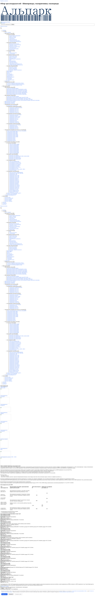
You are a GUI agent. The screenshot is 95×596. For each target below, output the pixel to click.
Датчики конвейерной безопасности (16, 64)
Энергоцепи (9, 78)
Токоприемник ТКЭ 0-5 (13, 118)
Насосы (8, 72)
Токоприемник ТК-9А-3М (14, 177)
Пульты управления (13, 247)
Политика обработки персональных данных (15, 83)
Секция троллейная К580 (14, 145)
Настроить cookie (18, 594)
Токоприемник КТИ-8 (11, 139)
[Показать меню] (0, 27)
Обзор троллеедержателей (14, 161)
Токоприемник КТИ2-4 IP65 (12, 131)
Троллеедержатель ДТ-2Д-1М (14, 164)
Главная (4, 30)
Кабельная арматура (13, 39)
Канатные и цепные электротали (15, 249)
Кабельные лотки (12, 37)
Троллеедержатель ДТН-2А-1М (15, 163)
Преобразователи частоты (14, 43)
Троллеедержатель (3, 386)
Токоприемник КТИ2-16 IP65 (12, 135)
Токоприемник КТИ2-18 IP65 (12, 136)
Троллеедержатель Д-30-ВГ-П (14, 165)
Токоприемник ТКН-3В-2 (14, 184)
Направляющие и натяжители (14, 58)
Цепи (10, 59)
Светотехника (12, 38)
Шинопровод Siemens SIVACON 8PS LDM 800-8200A (17, 92)
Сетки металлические (13, 62)
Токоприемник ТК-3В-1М (14, 181)
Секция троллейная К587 (14, 330)
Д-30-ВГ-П (2, 405)
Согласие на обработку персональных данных (15, 263)
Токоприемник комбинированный (15, 107)
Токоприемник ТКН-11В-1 (14, 187)
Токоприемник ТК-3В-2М (14, 182)
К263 (1, 449)
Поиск (13, 24)
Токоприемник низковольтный (15, 124)
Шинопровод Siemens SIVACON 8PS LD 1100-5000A (17, 91)
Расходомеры (9, 77)
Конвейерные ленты (13, 235)
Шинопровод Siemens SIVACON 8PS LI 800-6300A (16, 93)
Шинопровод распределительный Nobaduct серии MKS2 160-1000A (20, 99)
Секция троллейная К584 (14, 149)
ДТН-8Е (2, 413)
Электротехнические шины (14, 40)
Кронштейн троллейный (13, 155)
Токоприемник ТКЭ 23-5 (14, 108)
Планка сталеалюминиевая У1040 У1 (14, 193)
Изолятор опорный (12, 170)
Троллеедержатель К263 (13, 168)
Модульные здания (10, 76)
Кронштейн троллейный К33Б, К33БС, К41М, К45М (19, 156)
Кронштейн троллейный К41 (14, 157)
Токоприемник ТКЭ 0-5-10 (14, 117)
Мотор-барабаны (12, 60)
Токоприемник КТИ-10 (11, 140)
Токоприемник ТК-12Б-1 (14, 189)
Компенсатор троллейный (12, 194)
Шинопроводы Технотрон (10, 102)
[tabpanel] (47, 385)
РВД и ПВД (9, 251)
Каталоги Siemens (8, 200)
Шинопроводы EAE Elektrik (10, 101)
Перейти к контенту (4, 0)
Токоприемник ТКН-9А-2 (14, 179)
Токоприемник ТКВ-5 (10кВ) (14, 116)
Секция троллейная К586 (14, 329)
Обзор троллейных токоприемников (16, 172)
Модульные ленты (12, 57)
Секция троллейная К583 (14, 148)
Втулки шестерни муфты (14, 48)
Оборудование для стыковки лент (15, 63)
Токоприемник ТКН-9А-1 (14, 178)
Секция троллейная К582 (14, 147)
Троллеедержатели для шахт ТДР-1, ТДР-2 (17, 169)
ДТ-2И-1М (2, 431)
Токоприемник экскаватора (12, 105)
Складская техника (10, 79)
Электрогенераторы (13, 52)
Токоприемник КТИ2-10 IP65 (12, 134)
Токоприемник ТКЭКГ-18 (14, 112)
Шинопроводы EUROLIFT (10, 103)
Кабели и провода (12, 36)
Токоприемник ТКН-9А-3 (14, 180)
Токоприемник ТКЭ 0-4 (13, 119)
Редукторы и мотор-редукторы (15, 44)
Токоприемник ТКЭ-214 (13, 127)
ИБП (10, 51)
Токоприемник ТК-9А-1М (14, 175)
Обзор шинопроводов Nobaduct (13, 96)
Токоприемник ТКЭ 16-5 (14, 109)
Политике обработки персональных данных (66, 591)
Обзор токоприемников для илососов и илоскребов (16, 130)
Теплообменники (10, 74)
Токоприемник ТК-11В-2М (14, 186)
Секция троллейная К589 (14, 332)
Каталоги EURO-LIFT (9, 198)
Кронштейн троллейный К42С (15, 159)
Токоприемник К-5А (13, 125)
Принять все (4, 594)
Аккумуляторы (12, 53)
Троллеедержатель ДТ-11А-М (14, 167)
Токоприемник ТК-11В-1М (14, 185)
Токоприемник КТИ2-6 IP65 (12, 132)
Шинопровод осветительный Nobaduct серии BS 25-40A (17, 97)
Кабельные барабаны (13, 248)
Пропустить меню (3, 26)
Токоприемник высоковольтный (15, 114)
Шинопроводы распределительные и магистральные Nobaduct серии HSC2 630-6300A (23, 100)
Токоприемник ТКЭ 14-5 (14, 110)
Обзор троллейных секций (14, 144)
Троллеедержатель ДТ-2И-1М (14, 162)
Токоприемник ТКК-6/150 (14, 122)
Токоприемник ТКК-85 (13, 126)
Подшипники (11, 49)
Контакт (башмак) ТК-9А (14, 190)
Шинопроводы (10, 250)
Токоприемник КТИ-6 (11, 138)
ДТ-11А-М (2, 422)
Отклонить (11, 594)
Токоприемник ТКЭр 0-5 (14, 121)
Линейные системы (13, 45)
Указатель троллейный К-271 (10, 195)
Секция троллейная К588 (14, 331)
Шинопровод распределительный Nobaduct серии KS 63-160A (19, 98)
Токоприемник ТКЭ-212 (13, 128)
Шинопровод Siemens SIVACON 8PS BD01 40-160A (17, 89)
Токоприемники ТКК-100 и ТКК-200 (16, 173)
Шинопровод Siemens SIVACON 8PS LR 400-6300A (17, 94)
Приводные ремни (12, 61)
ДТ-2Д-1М (2, 396)
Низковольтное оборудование (14, 35)
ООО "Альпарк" (8, 32)
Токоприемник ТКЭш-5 (13, 115)
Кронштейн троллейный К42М (15, 158)
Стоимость (5, 203)
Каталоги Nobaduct (8, 199)
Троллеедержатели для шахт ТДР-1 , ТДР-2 (8, 456)
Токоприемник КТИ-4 (11, 137)
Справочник (7, 80)
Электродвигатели (12, 47)
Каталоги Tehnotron (8, 201)
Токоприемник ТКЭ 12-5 (14, 111)
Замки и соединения (13, 56)
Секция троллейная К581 (14, 146)
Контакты (4, 204)
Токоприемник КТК (13, 120)
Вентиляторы (9, 73)
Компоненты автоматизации (14, 46)
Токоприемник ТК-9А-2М (14, 176)
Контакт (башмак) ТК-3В (14, 191)
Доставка (4, 202)
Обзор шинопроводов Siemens (12, 88)
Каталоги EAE (7, 197)
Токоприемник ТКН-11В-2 (14, 188)
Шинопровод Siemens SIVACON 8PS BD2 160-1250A (17, 90)
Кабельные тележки (13, 246)
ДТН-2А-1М (2, 387)
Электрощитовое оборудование (15, 41)
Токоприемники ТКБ (13, 174)
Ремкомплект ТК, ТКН (13, 192)
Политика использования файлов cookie (14, 264)
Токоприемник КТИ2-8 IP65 (12, 133)
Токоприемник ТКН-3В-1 (14, 183)
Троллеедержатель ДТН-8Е (14, 166)
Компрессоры (9, 75)
